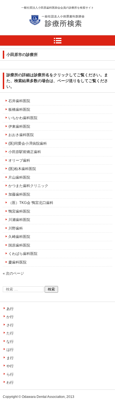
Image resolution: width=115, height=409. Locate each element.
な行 (10, 341)
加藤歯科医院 (19, 194)
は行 (10, 350)
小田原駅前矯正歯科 (24, 152)
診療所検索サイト (49, 33)
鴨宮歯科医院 (19, 211)
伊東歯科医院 (19, 126)
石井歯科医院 (19, 101)
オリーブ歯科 (19, 160)
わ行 (10, 382)
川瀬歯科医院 (19, 220)
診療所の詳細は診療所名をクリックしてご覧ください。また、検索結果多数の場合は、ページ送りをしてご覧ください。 (57, 81)
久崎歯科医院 (19, 237)
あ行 (10, 309)
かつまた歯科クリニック (28, 186)
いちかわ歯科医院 (22, 118)
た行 (10, 333)
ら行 (10, 374)
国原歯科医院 (19, 245)
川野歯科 (15, 228)
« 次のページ (13, 273)
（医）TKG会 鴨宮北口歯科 (30, 203)
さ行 (10, 325)
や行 (10, 366)
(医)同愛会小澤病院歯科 (27, 143)
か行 (10, 317)
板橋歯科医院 (19, 109)
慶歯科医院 (17, 262)
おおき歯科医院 (21, 135)
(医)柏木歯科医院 (22, 169)
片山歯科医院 (19, 177)
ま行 (10, 358)
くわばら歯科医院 (22, 254)
